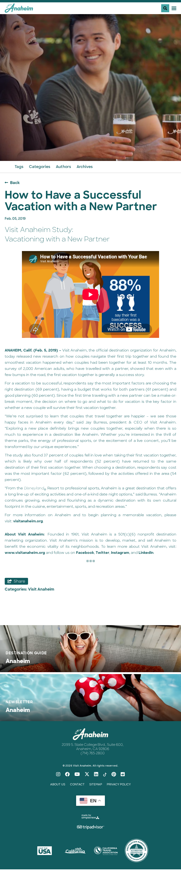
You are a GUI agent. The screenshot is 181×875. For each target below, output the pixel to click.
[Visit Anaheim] (19, 9)
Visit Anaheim (41, 589)
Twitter (102, 552)
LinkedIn (146, 552)
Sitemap (95, 784)
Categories (39, 166)
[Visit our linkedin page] (96, 774)
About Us (57, 784)
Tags (19, 166)
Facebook (85, 552)
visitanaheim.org (28, 521)
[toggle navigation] (168, 8)
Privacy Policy (119, 784)
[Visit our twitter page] (87, 774)
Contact (77, 784)
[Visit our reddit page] (123, 774)
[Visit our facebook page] (67, 774)
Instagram (120, 552)
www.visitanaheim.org (25, 552)
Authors (63, 166)
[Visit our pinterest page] (113, 774)
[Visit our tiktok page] (105, 774)
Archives (85, 166)
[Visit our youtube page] (77, 774)
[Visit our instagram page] (58, 774)
